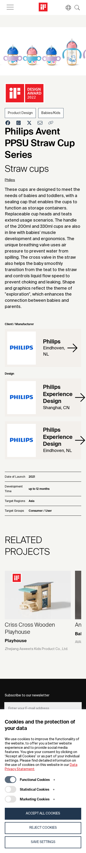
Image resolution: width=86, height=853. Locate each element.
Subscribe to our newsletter (27, 695)
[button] (66, 7)
